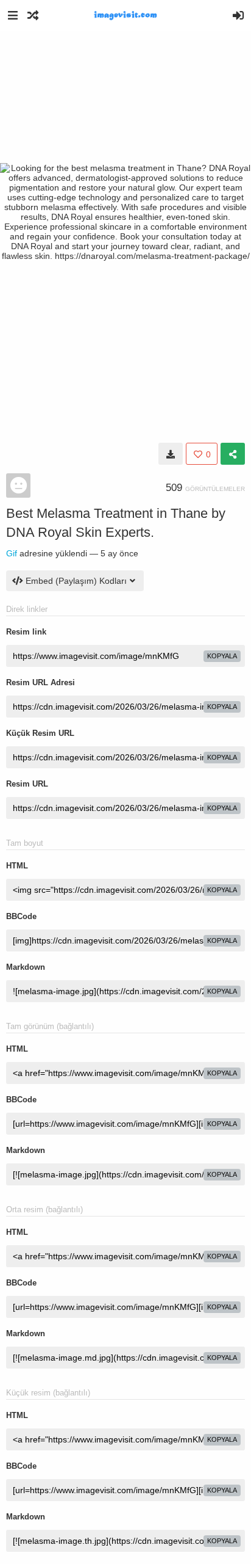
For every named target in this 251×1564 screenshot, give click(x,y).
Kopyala (222, 656)
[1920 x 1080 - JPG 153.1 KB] (170, 454)
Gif (11, 553)
